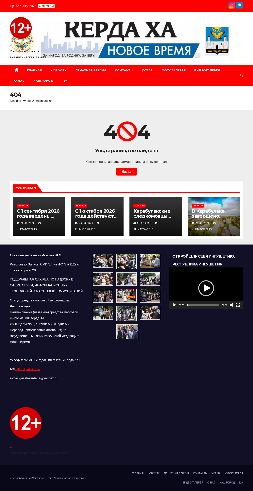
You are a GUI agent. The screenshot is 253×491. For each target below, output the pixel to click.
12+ (64, 80)
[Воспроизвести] (175, 305)
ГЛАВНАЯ (34, 70)
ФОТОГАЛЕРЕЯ (173, 70)
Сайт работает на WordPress (27, 478)
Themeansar (79, 478)
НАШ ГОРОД (43, 80)
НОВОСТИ (58, 70)
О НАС (19, 80)
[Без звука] (232, 305)
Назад (126, 171)
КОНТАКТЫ (124, 70)
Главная (15, 100)
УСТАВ (147, 70)
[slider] (203, 305)
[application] (206, 288)
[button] (241, 75)
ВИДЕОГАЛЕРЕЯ (207, 70)
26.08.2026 (28, 223)
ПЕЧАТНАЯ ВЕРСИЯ (91, 70)
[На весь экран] (238, 305)
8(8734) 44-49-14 (27, 369)
